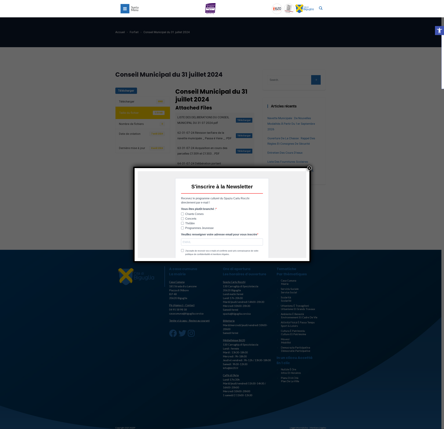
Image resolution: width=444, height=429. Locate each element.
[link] (439, 30)
